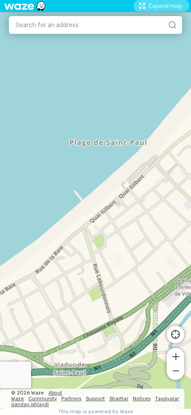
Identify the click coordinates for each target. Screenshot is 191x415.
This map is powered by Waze (95, 412)
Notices (142, 399)
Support (95, 399)
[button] (175, 356)
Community (42, 399)
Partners (71, 399)
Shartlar (118, 399)
